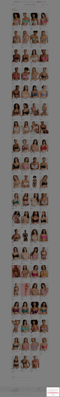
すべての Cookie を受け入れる (53, 392)
